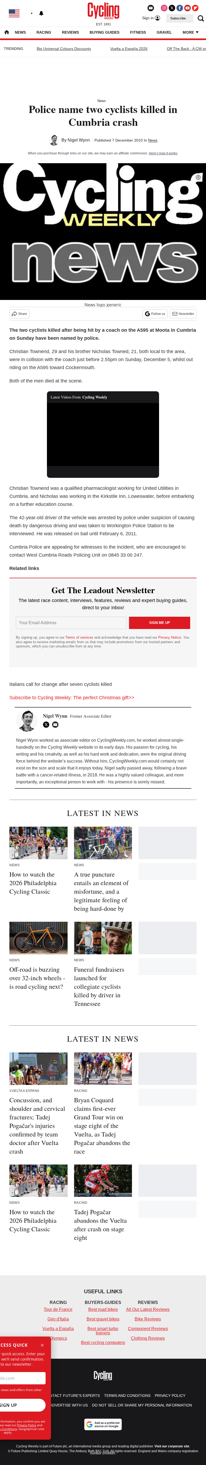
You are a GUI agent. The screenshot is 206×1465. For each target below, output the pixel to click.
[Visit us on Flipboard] (195, 8)
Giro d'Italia (58, 1319)
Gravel (164, 32)
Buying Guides (104, 32)
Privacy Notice (169, 637)
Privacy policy (170, 1395)
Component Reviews (148, 1328)
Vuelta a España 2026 (129, 48)
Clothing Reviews (148, 1338)
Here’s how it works (163, 153)
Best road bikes (103, 1309)
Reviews (70, 32)
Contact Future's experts (72, 1395)
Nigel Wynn (79, 140)
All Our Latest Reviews (148, 1309)
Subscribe (178, 18)
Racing (43, 32)
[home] (6, 33)
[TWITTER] (47, 724)
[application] (103, 434)
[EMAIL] (56, 724)
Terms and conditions (127, 1395)
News (20, 32)
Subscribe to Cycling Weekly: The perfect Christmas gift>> (71, 697)
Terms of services (79, 637)
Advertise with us (69, 1405)
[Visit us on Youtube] (187, 8)
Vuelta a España (58, 1328)
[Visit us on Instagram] (164, 8)
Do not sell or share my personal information (142, 1405)
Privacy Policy (26, 1425)
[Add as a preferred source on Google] (103, 1424)
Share (22, 314)
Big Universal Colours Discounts (64, 48)
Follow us (158, 314)
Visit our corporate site (171, 1446)
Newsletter (186, 314)
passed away (139, 768)
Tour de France (58, 1309)
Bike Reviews (148, 1319)
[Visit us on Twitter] (172, 8)
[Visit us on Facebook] (179, 8)
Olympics (58, 1338)
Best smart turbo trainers (102, 1330)
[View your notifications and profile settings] (41, 13)
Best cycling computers (103, 1342)
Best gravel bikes (103, 1319)
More (189, 32)
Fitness (138, 32)
